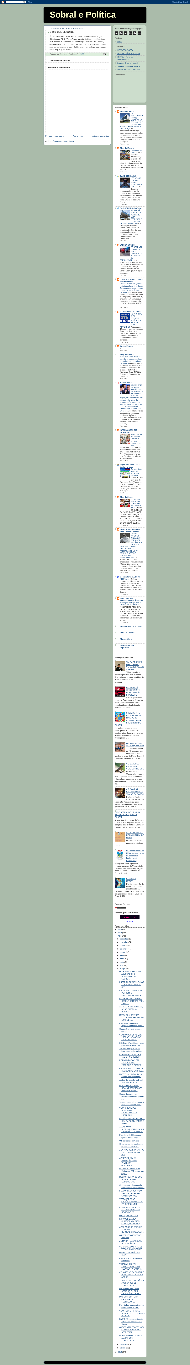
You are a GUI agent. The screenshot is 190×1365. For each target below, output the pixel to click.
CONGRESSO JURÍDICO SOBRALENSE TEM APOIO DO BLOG (132, 1313)
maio (122, 962)
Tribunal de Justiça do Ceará (128, 70)
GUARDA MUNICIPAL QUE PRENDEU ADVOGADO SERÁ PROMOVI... (130, 1037)
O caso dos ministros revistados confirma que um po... (131, 1096)
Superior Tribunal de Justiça (128, 66)
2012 (120, 933)
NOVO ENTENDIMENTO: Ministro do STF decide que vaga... (131, 1171)
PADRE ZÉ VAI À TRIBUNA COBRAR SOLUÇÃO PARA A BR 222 (131, 1001)
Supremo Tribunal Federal (127, 63)
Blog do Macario (127, 148)
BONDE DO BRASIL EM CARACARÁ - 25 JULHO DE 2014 (136, 503)
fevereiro (123, 1345)
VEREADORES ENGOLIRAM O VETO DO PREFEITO (135, 766)
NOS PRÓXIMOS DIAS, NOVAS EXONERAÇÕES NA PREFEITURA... (130, 1088)
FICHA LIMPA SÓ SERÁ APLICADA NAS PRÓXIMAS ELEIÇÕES (130, 1062)
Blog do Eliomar (127, 355)
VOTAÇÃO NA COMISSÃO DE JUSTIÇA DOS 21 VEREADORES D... (132, 1283)
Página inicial (77, 136)
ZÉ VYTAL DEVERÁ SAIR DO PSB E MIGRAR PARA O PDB (131, 1152)
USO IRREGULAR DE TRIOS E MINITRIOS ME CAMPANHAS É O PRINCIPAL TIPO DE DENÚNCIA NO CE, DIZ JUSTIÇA (131, 121)
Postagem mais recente (55, 136)
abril (122, 965)
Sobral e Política (83, 14)
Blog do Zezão (126, 497)
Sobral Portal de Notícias (131, 626)
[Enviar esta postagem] (104, 54)
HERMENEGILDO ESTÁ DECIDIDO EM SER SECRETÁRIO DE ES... (130, 1291)
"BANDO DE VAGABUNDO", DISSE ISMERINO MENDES (131, 1009)
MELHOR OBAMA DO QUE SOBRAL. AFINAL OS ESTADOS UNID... (130, 1179)
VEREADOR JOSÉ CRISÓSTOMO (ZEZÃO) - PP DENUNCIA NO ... (131, 1201)
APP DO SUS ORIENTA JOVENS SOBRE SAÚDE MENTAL (137, 182)
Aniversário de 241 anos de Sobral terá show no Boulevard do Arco (136, 440)
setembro (124, 949)
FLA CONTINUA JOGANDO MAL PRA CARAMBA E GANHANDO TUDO (130, 1193)
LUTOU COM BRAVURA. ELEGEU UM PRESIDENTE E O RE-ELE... (131, 1017)
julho (122, 955)
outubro (123, 946)
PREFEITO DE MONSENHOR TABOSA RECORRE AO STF (131, 984)
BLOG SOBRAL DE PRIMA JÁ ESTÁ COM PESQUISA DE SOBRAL (127, 814)
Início (119, 42)
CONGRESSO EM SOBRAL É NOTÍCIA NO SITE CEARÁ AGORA (131, 1274)
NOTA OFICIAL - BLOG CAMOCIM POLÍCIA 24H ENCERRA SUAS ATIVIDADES (131, 320)
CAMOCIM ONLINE (128, 176)
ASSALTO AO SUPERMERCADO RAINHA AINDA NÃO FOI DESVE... (131, 1129)
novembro (124, 942)
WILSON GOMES (127, 245)
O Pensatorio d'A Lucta (130, 577)
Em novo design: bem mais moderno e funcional (137, 472)
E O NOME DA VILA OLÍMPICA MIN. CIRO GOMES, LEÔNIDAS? (129, 1221)
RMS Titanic (125, 579)
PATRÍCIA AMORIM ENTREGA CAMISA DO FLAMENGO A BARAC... (132, 1121)
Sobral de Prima (127, 112)
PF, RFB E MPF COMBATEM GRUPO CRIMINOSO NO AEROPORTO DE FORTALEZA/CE (131, 253)
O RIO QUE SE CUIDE (128, 1216)
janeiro (123, 1348)
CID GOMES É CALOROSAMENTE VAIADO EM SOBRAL (135, 791)
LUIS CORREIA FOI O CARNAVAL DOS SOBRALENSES (128, 1299)
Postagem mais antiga (100, 136)
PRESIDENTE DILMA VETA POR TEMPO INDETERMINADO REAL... (131, 993)
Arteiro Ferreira (126, 346)
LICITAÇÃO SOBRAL (126, 50)
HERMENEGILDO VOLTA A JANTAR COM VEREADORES (130, 1338)
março (122, 969)
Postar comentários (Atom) (63, 141)
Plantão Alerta (126, 639)
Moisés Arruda (126, 383)
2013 (120, 929)
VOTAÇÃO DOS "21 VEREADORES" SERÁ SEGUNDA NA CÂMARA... (131, 1266)
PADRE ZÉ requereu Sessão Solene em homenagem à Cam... (131, 1321)
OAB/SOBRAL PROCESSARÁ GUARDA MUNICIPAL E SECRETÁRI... (131, 1329)
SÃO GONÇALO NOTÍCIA (130, 208)
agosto (123, 952)
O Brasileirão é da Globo (129, 1141)
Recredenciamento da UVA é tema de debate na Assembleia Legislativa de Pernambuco (135, 856)
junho (122, 959)
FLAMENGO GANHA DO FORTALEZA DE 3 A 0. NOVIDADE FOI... (129, 1209)
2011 (120, 936)
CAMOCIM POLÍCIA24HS (130, 312)
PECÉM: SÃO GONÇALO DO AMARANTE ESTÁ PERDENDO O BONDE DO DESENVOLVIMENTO (131, 216)
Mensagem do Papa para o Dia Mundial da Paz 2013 (130, 604)
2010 (120, 1352)
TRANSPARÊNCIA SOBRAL (128, 54)
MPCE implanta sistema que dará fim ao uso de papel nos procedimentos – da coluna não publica (131, 360)
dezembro (124, 939)
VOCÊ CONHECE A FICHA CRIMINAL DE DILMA (135, 835)
